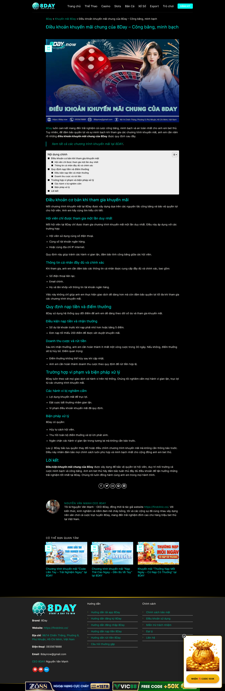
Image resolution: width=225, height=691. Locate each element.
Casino (105, 6)
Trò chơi (168, 6)
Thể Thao (91, 6)
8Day (49, 18)
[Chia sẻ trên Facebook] (101, 486)
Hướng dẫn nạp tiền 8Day (106, 631)
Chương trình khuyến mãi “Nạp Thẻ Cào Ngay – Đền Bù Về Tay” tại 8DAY (112, 572)
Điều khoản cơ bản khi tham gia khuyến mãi (75, 158)
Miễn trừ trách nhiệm (158, 624)
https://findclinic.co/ (156, 506)
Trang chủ (74, 6)
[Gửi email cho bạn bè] (112, 486)
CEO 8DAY (38, 661)
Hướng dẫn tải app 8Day (105, 612)
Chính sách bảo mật (158, 612)
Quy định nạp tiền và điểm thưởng (70, 169)
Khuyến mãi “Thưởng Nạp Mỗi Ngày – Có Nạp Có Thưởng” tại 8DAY (157, 572)
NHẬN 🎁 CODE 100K (202, 678)
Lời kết (54, 190)
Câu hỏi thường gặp (103, 644)
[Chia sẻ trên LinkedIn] (124, 486)
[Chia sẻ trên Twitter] (106, 486)
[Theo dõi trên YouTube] (40, 669)
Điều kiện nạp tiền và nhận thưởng (72, 173)
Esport (154, 6)
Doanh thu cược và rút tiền (68, 176)
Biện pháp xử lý (62, 187)
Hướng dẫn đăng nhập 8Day (108, 624)
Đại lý (149, 631)
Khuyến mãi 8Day (65, 18)
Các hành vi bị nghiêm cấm (68, 183)
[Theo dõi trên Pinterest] (35, 669)
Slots (117, 6)
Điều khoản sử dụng (158, 618)
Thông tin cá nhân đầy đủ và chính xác (74, 165)
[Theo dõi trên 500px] (46, 669)
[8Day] (43, 6)
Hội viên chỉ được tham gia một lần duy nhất (76, 162)
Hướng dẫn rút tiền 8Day (106, 637)
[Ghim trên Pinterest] (118, 486)
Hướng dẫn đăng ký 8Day (106, 618)
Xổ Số (142, 6)
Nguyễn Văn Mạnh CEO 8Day (85, 503)
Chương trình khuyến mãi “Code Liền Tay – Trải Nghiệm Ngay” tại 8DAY (66, 572)
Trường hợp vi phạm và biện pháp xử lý (72, 180)
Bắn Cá (129, 6)
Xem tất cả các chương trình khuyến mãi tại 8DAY (87, 144)
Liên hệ (150, 637)
